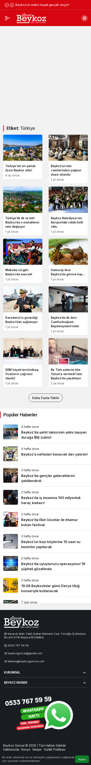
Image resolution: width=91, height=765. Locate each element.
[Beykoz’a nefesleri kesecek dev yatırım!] (45, 453)
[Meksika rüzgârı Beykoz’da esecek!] (22, 261)
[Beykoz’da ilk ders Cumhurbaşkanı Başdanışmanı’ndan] (68, 310)
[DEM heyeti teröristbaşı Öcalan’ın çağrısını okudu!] (22, 362)
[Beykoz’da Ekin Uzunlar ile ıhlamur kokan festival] (45, 520)
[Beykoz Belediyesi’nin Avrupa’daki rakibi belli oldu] (68, 211)
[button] (84, 18)
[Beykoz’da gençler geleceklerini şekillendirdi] (45, 475)
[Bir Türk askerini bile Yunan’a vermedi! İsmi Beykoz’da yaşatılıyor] (68, 362)
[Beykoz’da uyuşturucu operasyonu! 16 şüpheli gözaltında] (45, 564)
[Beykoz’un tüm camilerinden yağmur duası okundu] (68, 159)
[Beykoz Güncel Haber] (31, 18)
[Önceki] (6, 5)
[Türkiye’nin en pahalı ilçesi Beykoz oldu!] (22, 157)
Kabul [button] (82, 759)
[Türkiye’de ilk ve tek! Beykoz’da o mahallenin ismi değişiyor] (22, 211)
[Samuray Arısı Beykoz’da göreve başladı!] (68, 261)
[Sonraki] (11, 5)
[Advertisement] (45, 73)
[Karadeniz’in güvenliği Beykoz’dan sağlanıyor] (22, 308)
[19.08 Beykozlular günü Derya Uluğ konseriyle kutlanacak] (45, 586)
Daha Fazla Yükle (45, 398)
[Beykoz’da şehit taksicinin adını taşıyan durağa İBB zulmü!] (45, 432)
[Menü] (7, 18)
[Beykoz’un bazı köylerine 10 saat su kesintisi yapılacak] (45, 542)
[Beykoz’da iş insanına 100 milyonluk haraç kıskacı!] (45, 498)
